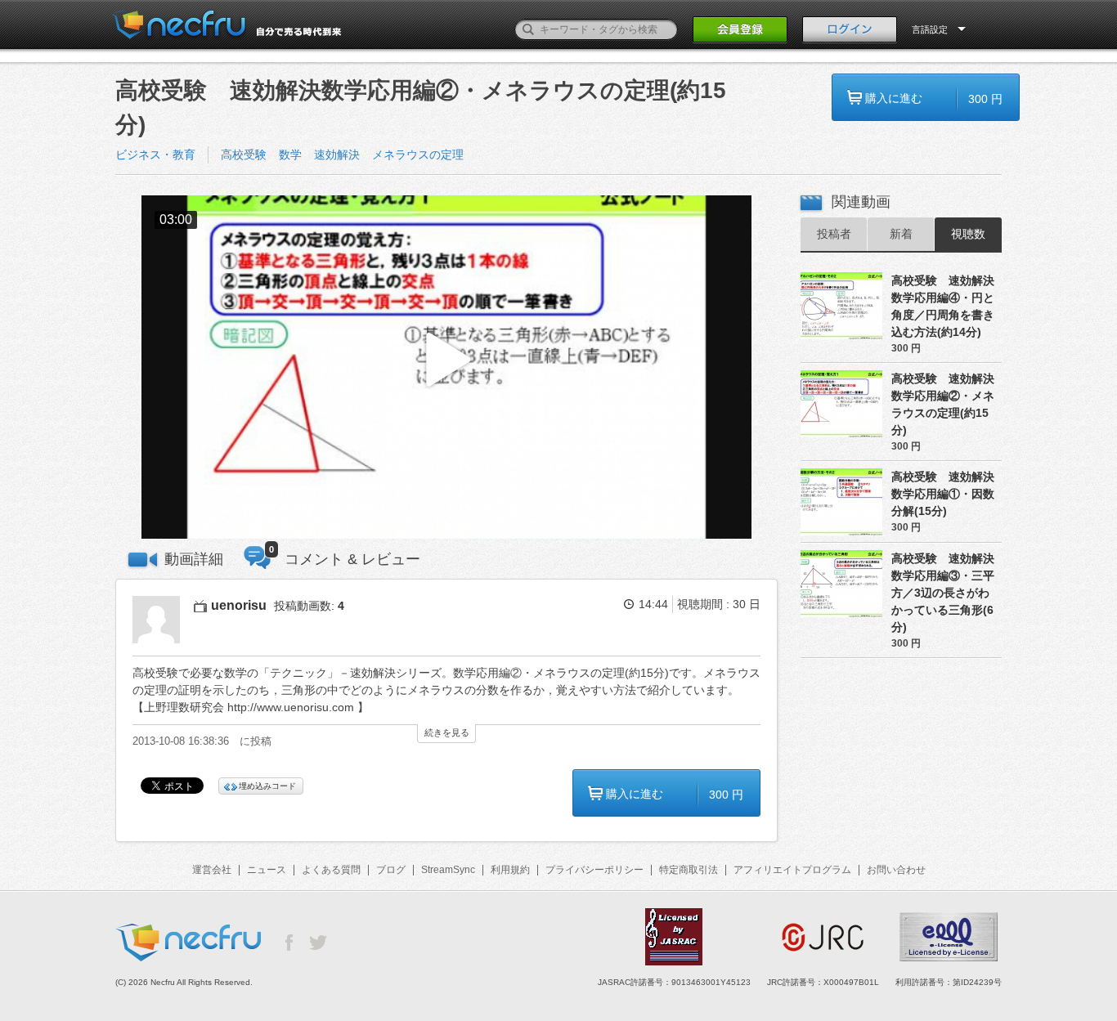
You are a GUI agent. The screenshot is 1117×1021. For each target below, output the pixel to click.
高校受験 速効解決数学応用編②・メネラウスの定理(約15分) (942, 404)
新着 (901, 233)
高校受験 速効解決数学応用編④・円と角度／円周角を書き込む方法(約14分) (942, 306)
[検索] (528, 29)
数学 (290, 154)
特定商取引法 (688, 869)
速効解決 (337, 154)
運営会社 (211, 869)
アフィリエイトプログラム (792, 869)
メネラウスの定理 (418, 154)
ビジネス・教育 (155, 154)
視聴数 (968, 233)
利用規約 (510, 869)
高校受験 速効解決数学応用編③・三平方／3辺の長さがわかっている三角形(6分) (942, 593)
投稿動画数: (309, 605)
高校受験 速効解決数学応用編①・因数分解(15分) (942, 493)
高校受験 (244, 154)
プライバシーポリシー (594, 869)
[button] (446, 367)
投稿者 (834, 233)
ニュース (266, 869)
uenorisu (239, 605)
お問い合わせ (896, 869)
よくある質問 (331, 869)
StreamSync (448, 869)
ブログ (391, 869)
